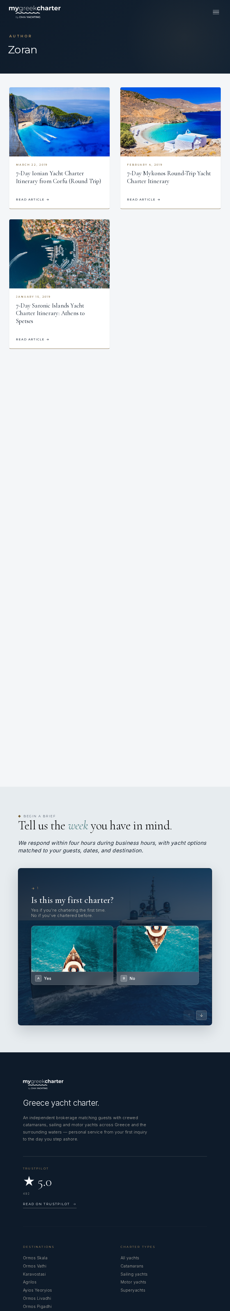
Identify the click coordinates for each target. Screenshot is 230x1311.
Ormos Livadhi (37, 1298)
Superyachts (133, 1290)
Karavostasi (34, 1274)
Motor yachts (133, 1282)
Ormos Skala (35, 1257)
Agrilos (29, 1282)
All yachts (130, 1257)
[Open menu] (216, 12)
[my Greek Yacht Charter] (35, 12)
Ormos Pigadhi (37, 1306)
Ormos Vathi (34, 1266)
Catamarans (132, 1266)
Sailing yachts (134, 1274)
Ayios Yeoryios (37, 1290)
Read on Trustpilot (50, 1204)
